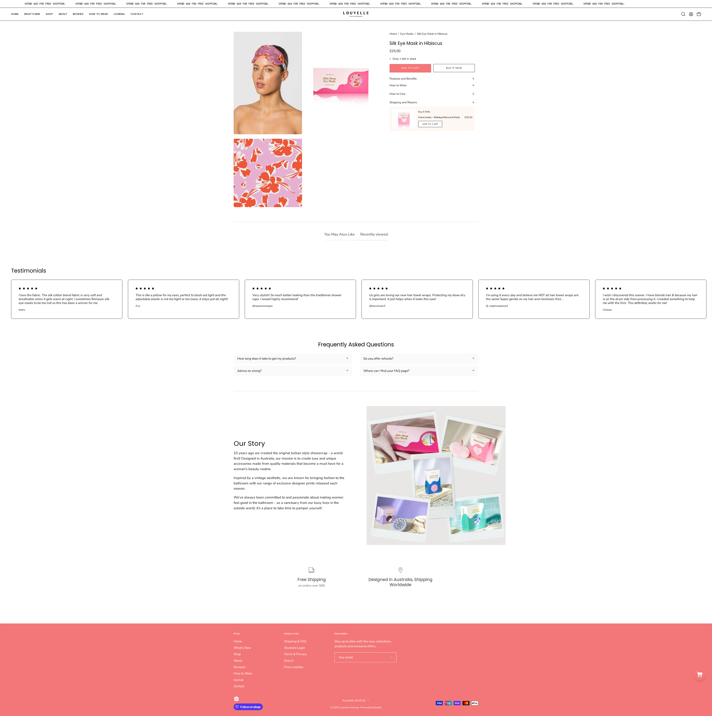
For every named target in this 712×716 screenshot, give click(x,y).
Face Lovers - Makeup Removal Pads (439, 117)
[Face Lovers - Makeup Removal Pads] (404, 119)
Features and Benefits (403, 78)
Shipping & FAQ (295, 641)
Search (289, 660)
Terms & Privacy (295, 654)
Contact (239, 686)
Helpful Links (291, 633)
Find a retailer (293, 667)
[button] (49, 14)
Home (393, 34)
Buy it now (454, 68)
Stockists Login (294, 648)
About (238, 660)
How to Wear (398, 85)
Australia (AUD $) (353, 700)
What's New (242, 648)
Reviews (239, 667)
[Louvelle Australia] (356, 14)
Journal (238, 680)
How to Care (397, 94)
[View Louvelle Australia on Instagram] (236, 699)
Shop (237, 633)
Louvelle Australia (349, 707)
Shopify (377, 707)
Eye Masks (406, 34)
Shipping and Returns (403, 102)
